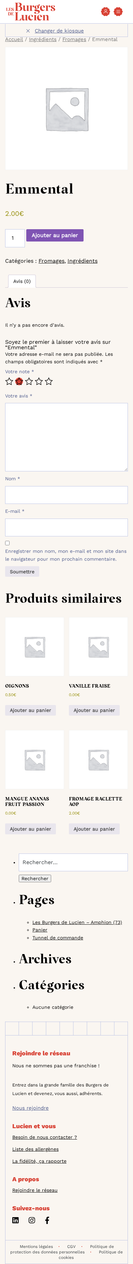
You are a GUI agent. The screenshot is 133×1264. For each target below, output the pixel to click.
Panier (39, 930)
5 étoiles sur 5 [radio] (49, 381)
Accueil (14, 39)
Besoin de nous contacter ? (44, 1137)
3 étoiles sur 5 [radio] (29, 381)
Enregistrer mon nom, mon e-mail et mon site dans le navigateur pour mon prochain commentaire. (66, 554)
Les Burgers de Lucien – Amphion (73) (77, 922)
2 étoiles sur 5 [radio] (19, 381)
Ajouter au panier (55, 235)
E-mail (15, 511)
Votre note (19, 371)
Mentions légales (36, 1246)
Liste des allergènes (35, 1149)
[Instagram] (32, 1221)
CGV (71, 1246)
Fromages (74, 39)
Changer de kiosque (59, 31)
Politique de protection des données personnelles (62, 1249)
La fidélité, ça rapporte (39, 1161)
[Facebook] (47, 1221)
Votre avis (18, 396)
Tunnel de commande (57, 937)
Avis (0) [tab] (22, 281)
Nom (12, 478)
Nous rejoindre (30, 1108)
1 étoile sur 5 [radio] (9, 381)
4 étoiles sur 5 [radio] (39, 381)
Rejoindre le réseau (35, 1190)
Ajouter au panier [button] (30, 710)
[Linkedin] (15, 1221)
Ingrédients (43, 39)
